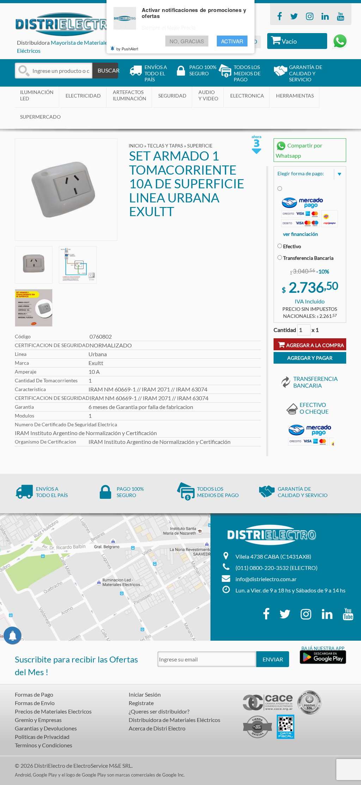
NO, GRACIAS (187, 41)
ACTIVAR (232, 41)
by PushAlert (127, 48)
